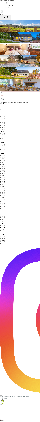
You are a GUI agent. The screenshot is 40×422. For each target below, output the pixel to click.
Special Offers (2, 11)
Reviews (2, 97)
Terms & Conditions (19, 396)
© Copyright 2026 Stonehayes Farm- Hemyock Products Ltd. (6, 396)
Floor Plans (2, 98)
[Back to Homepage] (7, 9)
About (2, 10)
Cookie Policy (22, 396)
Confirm (2, 420)
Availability (2, 96)
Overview (2, 95)
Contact (2, 12)
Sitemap (1, 398)
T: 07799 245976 (1, 397)
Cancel (1, 420)
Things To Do (2, 99)
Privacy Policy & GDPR (26, 396)
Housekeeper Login (5, 398)
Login (2, 398)
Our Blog (16, 396)
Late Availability (13, 396)
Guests (0, 14)
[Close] (0, 419)
